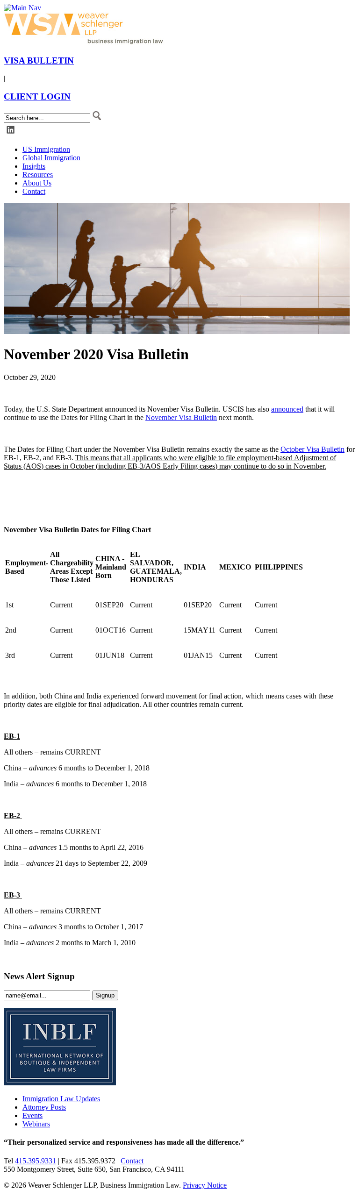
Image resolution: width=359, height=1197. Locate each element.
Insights (33, 166)
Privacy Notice (205, 1185)
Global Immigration (51, 158)
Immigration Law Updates (61, 1099)
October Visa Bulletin (312, 449)
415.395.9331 (35, 1161)
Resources (37, 174)
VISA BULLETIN (39, 60)
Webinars (36, 1124)
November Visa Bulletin (181, 417)
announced (287, 409)
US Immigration (46, 149)
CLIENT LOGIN (37, 96)
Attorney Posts (44, 1107)
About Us (36, 183)
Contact (33, 191)
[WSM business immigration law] (85, 42)
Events (32, 1115)
